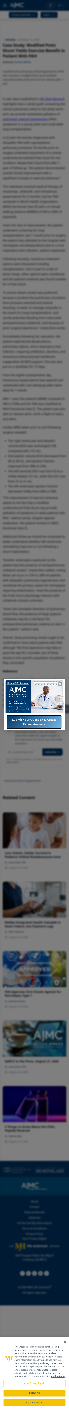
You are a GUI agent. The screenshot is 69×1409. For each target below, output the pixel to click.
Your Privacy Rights (34, 1383)
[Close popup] (60, 684)
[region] (34, 1373)
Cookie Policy (58, 1376)
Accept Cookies (34, 1402)
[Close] (65, 1341)
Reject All (34, 1392)
